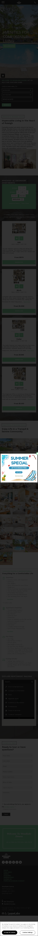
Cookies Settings (28, 932)
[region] (19, 929)
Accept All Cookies (9, 932)
